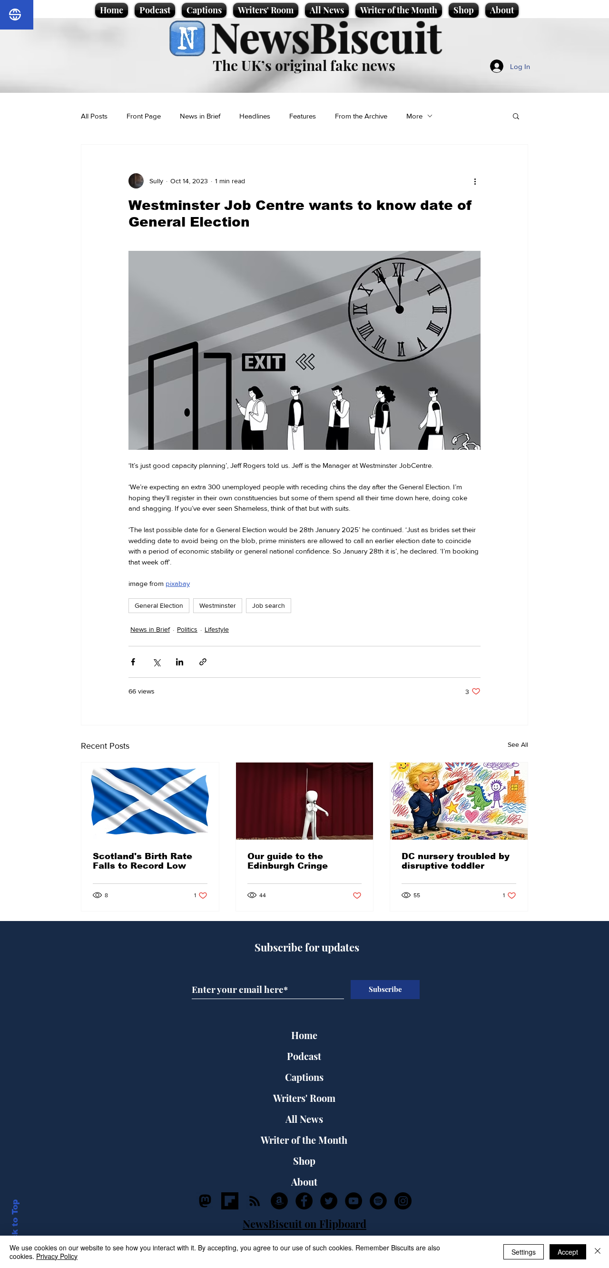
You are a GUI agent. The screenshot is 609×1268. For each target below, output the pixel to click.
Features (302, 116)
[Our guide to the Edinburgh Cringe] (304, 801)
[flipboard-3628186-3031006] (229, 1200)
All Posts (94, 116)
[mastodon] (205, 1200)
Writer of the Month (304, 1139)
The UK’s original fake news (304, 65)
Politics (187, 629)
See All (518, 744)
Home (304, 1035)
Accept (568, 1252)
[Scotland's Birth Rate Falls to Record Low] (150, 801)
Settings (523, 1252)
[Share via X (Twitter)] (156, 661)
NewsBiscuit (326, 36)
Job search (268, 605)
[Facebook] (304, 1200)
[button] (516, 115)
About (304, 1181)
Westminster (217, 605)
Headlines (254, 116)
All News (304, 1118)
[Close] (597, 1251)
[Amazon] (279, 1200)
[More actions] (475, 181)
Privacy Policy (57, 1256)
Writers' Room (304, 1097)
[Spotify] (378, 1200)
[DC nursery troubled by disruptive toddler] (459, 801)
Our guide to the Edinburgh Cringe (287, 861)
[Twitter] (328, 1200)
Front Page (144, 116)
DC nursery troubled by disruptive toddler (456, 861)
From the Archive (361, 116)
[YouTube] (353, 1200)
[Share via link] (202, 661)
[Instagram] (403, 1200)
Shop (304, 1160)
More (414, 116)
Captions (304, 1076)
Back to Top (15, 1225)
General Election (159, 605)
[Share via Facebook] (133, 661)
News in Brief (200, 116)
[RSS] (254, 1200)
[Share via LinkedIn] (179, 661)
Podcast (304, 1056)
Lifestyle (217, 629)
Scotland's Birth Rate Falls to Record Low (142, 861)
